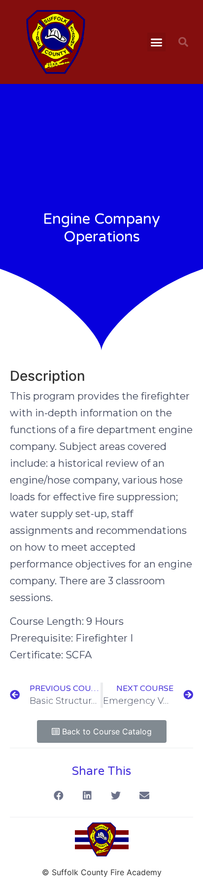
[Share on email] (145, 796)
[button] (156, 42)
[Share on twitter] (116, 796)
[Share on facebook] (59, 796)
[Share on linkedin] (87, 796)
